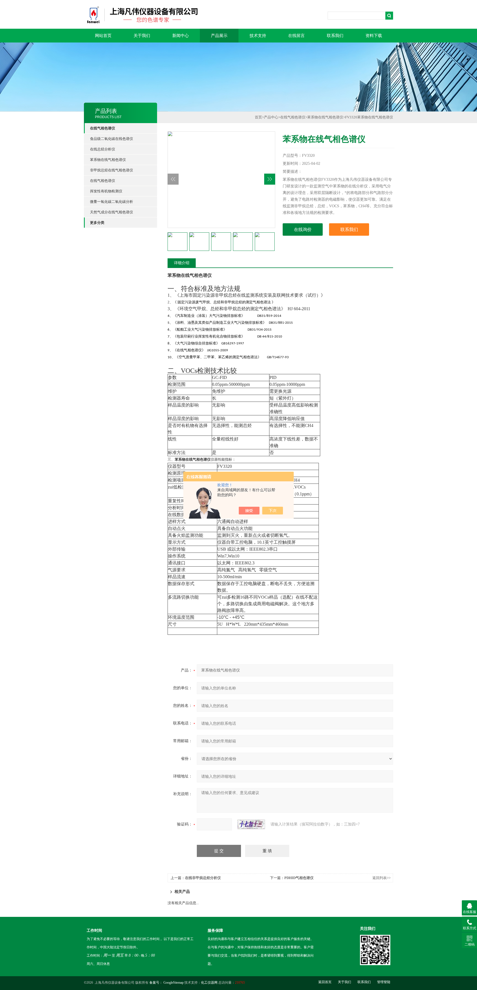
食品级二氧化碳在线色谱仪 (111, 139)
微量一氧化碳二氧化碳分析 (111, 202)
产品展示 (219, 35)
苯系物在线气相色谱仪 (108, 160)
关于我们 (142, 35)
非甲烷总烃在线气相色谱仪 (111, 170)
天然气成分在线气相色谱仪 (111, 212)
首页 (258, 117)
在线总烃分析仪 (102, 149)
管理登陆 (383, 982)
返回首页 (325, 982)
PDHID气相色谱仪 (299, 878)
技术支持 (258, 35)
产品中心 (271, 117)
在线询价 (303, 229)
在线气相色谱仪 (102, 181)
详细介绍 (181, 263)
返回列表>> (381, 878)
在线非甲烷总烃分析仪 (203, 878)
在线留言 (296, 35)
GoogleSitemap (173, 982)
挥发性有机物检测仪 (106, 191)
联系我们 (335, 35)
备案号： (156, 982)
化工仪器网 (209, 982)
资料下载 (373, 35)
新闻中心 (180, 35)
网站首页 (103, 35)
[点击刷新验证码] (251, 824)
